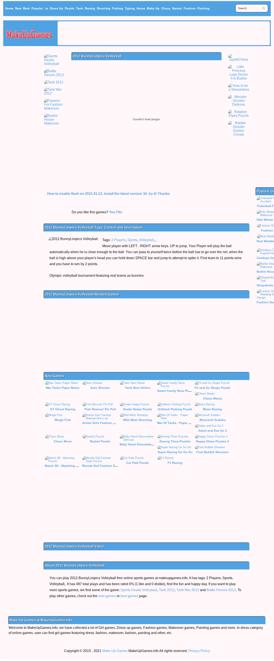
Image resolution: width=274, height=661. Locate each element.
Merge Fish (63, 420)
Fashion (190, 8)
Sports (132, 240)
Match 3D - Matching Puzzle (65, 465)
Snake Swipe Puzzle (137, 409)
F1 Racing (175, 462)
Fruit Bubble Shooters (212, 452)
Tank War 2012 (187, 590)
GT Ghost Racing (62, 409)
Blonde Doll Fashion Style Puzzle (106, 465)
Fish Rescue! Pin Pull (100, 409)
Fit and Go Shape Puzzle (212, 387)
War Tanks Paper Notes (62, 387)
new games (107, 596)
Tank (79, 8)
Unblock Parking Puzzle (175, 409)
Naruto (177, 8)
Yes (112, 212)
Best (26, 8)
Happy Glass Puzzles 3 (212, 441)
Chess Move (63, 441)
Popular (37, 8)
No (120, 212)
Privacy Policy (199, 651)
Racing (90, 8)
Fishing (117, 8)
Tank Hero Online (137, 387)
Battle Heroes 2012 (221, 590)
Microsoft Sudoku (213, 420)
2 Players (118, 240)
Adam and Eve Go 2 (212, 430)
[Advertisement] (164, 33)
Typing (130, 8)
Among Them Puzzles (175, 441)
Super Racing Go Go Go (175, 452)
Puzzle (69, 8)
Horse (141, 8)
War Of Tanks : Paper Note (176, 423)
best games (129, 596)
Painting (203, 8)
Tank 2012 (167, 590)
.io (46, 8)
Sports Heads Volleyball (139, 590)
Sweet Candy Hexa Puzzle (176, 390)
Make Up (153, 8)
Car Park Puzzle (137, 462)
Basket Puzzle (100, 441)
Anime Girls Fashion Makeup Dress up (110, 423)
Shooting (103, 8)
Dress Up (56, 8)
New (18, 8)
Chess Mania (212, 398)
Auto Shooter (100, 387)
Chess (165, 8)
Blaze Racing (212, 409)
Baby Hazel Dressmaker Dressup (143, 444)
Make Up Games (115, 651)
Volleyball (146, 240)
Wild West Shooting (137, 420)
